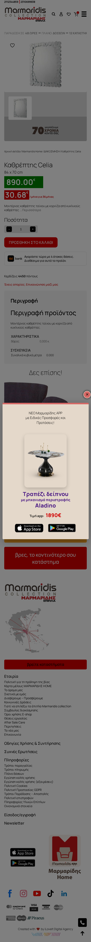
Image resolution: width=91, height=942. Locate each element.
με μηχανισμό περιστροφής (45, 500)
